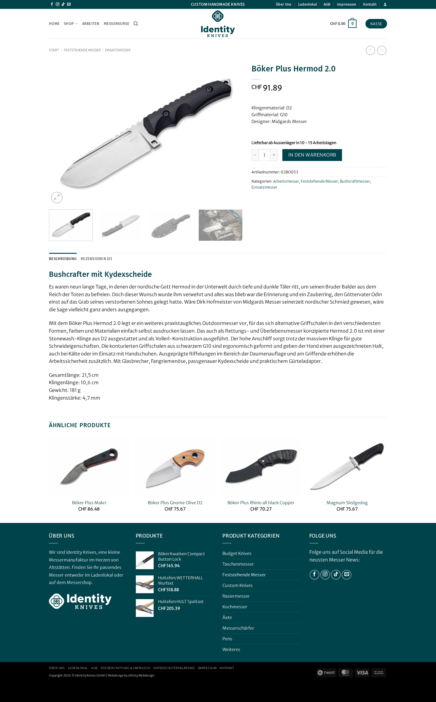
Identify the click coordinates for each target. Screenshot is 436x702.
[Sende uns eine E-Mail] (69, 4)
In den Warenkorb (312, 155)
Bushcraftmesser (355, 181)
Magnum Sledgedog (347, 502)
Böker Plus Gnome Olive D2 (175, 502)
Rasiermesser (236, 596)
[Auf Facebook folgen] (52, 4)
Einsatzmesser (118, 50)
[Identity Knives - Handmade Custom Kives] (218, 24)
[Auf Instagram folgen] (57, 4)
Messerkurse (117, 23)
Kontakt (370, 4)
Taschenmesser (238, 564)
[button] (385, 4)
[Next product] (370, 50)
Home (54, 23)
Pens (227, 639)
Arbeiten (91, 23)
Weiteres (231, 649)
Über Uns (283, 4)
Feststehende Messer (82, 50)
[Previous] (60, 132)
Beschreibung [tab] (63, 258)
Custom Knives (237, 585)
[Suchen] (135, 23)
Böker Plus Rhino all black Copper (261, 502)
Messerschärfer (238, 628)
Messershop (79, 582)
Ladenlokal (307, 4)
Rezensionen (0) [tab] (96, 258)
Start (54, 50)
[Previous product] (381, 50)
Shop (69, 23)
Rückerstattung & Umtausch (125, 668)
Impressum (346, 4)
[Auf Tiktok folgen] (63, 4)
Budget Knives (237, 553)
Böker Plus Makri (89, 502)
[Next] (231, 132)
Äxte (227, 617)
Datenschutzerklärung (174, 668)
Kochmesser (234, 607)
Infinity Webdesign (141, 675)
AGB (327, 4)
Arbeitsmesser (286, 181)
